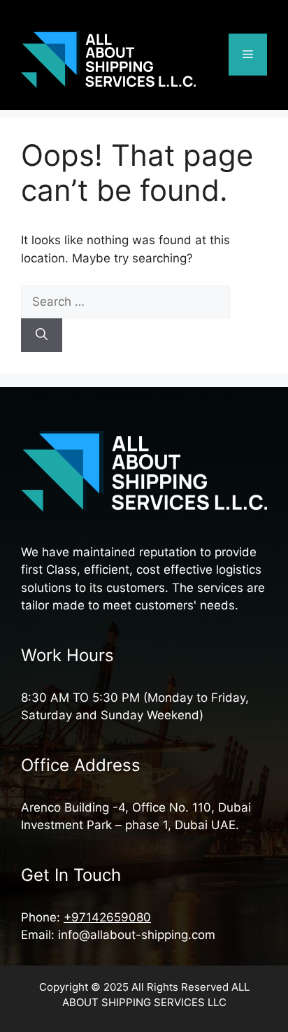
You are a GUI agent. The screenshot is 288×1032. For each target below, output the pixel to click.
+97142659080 (107, 917)
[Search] (41, 335)
